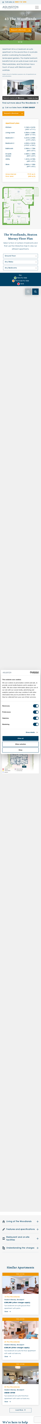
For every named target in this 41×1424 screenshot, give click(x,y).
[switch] (36, 712)
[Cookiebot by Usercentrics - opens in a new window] (30, 672)
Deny (20, 750)
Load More (19, 1410)
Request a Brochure (18, 30)
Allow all (21, 738)
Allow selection (20, 744)
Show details (30, 732)
